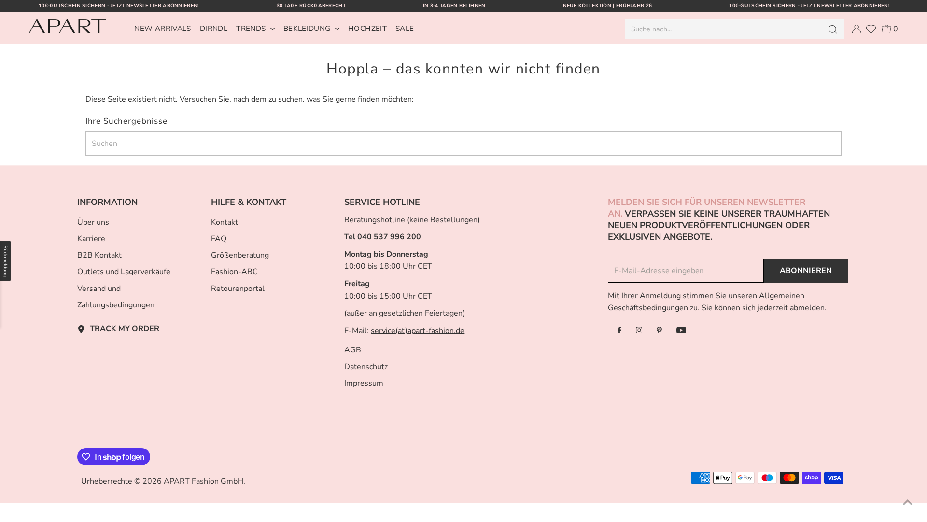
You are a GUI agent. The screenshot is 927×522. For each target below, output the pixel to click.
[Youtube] (681, 331)
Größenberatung (240, 255)
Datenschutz (366, 367)
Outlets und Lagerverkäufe (123, 271)
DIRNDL (213, 28)
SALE (404, 28)
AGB (352, 350)
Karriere (91, 238)
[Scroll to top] (907, 502)
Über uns (93, 222)
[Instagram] (639, 331)
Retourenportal (238, 288)
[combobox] (722, 29)
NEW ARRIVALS (162, 28)
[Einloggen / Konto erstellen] (856, 29)
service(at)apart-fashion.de (417, 330)
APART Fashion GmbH (203, 481)
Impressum (363, 383)
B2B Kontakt (99, 255)
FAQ (218, 238)
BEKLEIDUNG (308, 28)
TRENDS (252, 28)
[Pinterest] (659, 331)
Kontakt (224, 222)
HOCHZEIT (367, 28)
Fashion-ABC (234, 271)
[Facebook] (619, 331)
